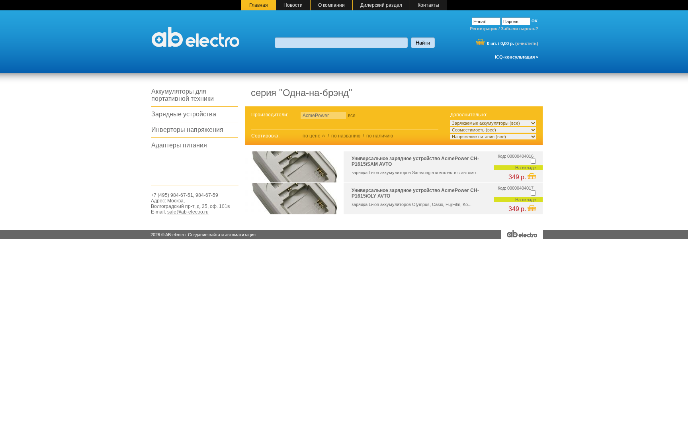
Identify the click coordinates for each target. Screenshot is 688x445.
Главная (258, 5)
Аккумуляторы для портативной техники (182, 95)
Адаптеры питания (179, 145)
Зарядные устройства (183, 114)
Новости (293, 5)
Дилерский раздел (381, 5)
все (352, 115)
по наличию (379, 136)
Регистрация (483, 28)
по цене (312, 136)
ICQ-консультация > (516, 57)
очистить (527, 43)
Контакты (428, 5)
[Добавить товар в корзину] (532, 177)
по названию (345, 136)
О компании (331, 5)
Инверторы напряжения (187, 129)
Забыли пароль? (519, 28)
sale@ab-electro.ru (188, 212)
